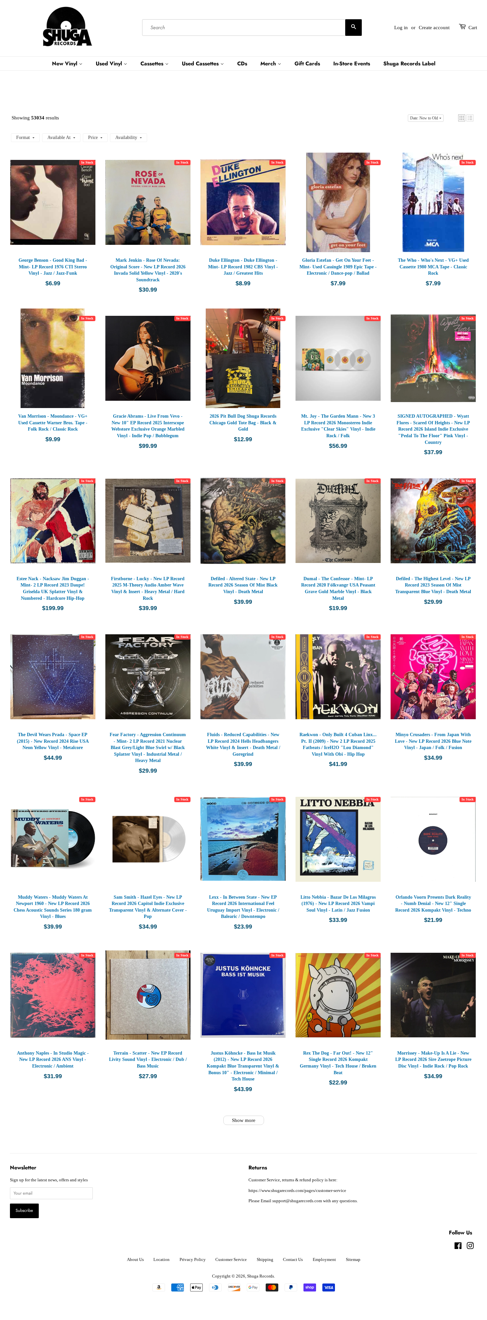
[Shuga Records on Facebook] (458, 1247)
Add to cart (54, 209)
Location (161, 1259)
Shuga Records (260, 1276)
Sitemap (353, 1259)
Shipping (265, 1259)
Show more (243, 1120)
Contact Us (293, 1259)
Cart (472, 27)
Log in (401, 27)
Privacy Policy (193, 1259)
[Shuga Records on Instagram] (470, 1247)
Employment (324, 1259)
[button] (461, 117)
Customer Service (231, 1259)
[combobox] (252, 27)
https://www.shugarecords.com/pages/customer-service (297, 1190)
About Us (135, 1259)
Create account (434, 27)
